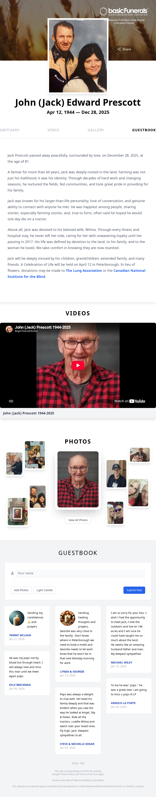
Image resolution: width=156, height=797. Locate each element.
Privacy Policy (67, 774)
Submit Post (134, 590)
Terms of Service (88, 774)
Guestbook (144, 130)
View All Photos (78, 520)
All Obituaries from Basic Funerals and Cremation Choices (124, 22)
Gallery (96, 130)
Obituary (9, 130)
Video (54, 130)
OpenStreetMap (82, 780)
